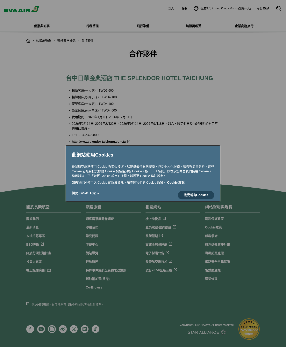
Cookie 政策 (176, 182)
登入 (171, 8)
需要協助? (263, 8)
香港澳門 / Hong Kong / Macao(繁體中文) (225, 8)
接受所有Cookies (196, 195)
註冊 (184, 8)
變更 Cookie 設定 (84, 193)
